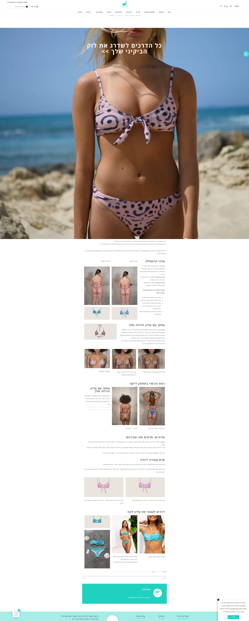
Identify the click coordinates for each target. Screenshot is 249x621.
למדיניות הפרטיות (236, 609)
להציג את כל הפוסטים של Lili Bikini (139, 597)
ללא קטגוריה (158, 572)
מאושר (233, 617)
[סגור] (218, 600)
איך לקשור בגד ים (146, 572)
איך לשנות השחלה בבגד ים (135, 572)
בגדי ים (125, 572)
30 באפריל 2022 (135, 15)
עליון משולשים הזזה (118, 572)
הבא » (84, 578)
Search (27, 6)
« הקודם (164, 578)
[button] (246, 54)
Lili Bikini (111, 15)
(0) (227, 6)
